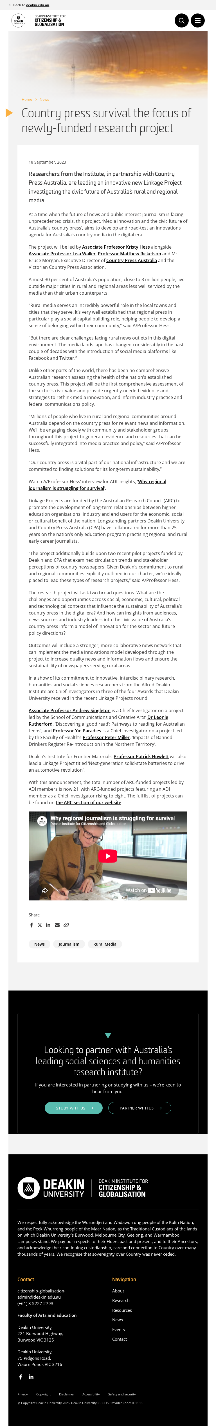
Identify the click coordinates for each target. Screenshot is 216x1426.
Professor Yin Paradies (77, 731)
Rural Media (104, 944)
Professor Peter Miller (106, 737)
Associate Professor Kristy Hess (116, 247)
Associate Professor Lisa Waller (62, 254)
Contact (119, 1339)
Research (121, 1300)
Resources (122, 1310)
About (118, 1291)
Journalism (69, 944)
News (44, 99)
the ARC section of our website (88, 802)
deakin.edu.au (37, 5)
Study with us (70, 1108)
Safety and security (122, 1394)
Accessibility (91, 1394)
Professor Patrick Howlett (141, 756)
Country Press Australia (131, 260)
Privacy (22, 1394)
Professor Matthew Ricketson (129, 254)
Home (27, 99)
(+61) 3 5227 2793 (35, 1303)
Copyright (43, 1394)
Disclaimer (66, 1394)
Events (118, 1329)
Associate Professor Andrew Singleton (70, 710)
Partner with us (137, 1108)
